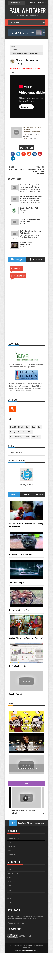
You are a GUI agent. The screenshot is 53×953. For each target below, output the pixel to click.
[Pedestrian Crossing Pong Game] (26, 772)
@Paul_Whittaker (26, 485)
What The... (36, 437)
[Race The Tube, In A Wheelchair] (26, 751)
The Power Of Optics (17, 582)
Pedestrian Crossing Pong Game (26, 766)
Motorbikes (22, 432)
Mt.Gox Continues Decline (19, 666)
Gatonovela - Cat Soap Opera (20, 554)
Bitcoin (21, 427)
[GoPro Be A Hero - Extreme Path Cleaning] (26, 807)
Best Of (13, 427)
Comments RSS (31, 951)
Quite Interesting (16, 437)
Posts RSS (19, 951)
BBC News (11, 846)
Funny (31, 138)
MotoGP (10, 851)
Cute (39, 427)
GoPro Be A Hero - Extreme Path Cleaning (23, 811)
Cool (33, 427)
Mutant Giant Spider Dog (19, 610)
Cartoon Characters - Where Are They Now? (26, 638)
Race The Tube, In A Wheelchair (26, 744)
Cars (27, 427)
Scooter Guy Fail (15, 693)
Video (15, 50)
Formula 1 (11, 855)
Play (9, 842)
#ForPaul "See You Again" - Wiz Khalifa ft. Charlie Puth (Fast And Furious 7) (26, 724)
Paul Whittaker (27, 10)
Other (30, 432)
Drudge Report (12, 838)
